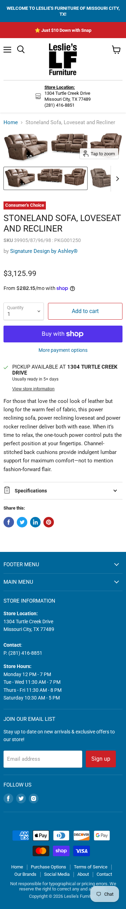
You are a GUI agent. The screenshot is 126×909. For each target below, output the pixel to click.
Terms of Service (90, 866)
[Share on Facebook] (9, 522)
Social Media (57, 874)
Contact (104, 874)
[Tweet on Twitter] (22, 522)
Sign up (100, 758)
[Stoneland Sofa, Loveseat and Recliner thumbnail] (45, 178)
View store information (33, 388)
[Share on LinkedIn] (35, 522)
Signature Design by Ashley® (44, 251)
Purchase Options (48, 866)
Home (11, 123)
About (83, 874)
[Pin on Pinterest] (48, 522)
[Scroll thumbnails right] (116, 179)
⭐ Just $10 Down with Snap (63, 30)
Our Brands (25, 874)
